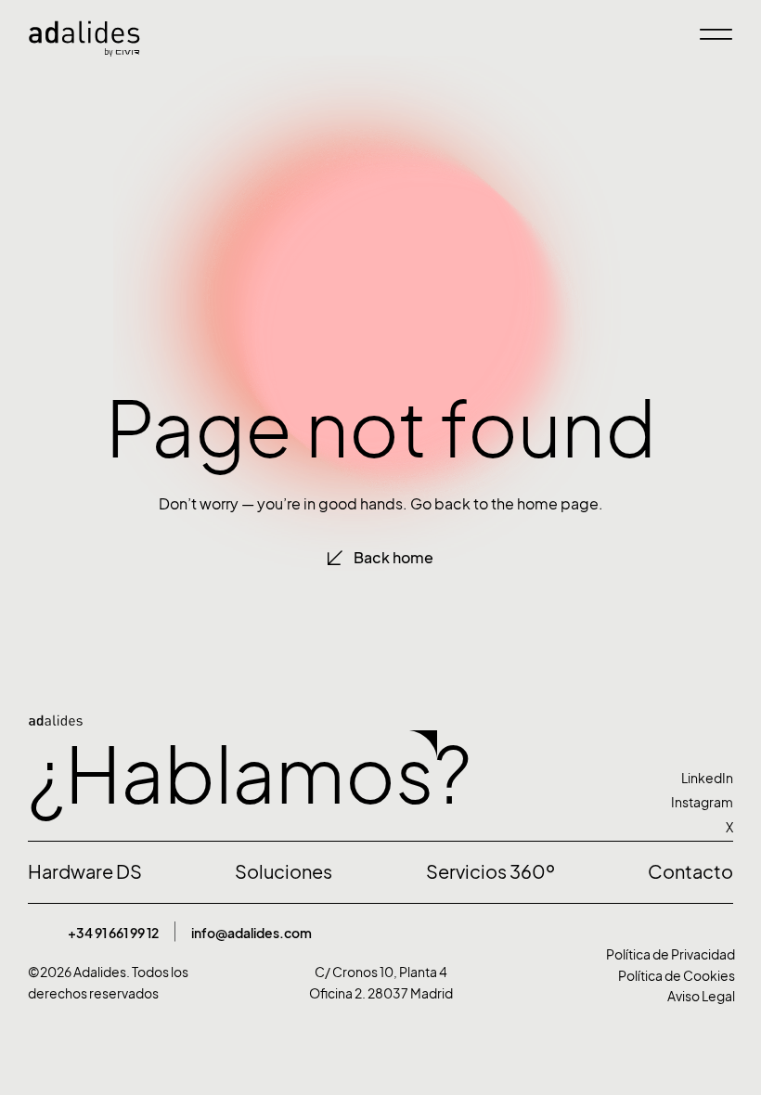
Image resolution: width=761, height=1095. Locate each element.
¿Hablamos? (249, 775)
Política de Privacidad (670, 954)
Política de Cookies (676, 976)
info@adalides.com (251, 933)
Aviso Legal (701, 996)
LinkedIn (707, 778)
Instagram (702, 802)
